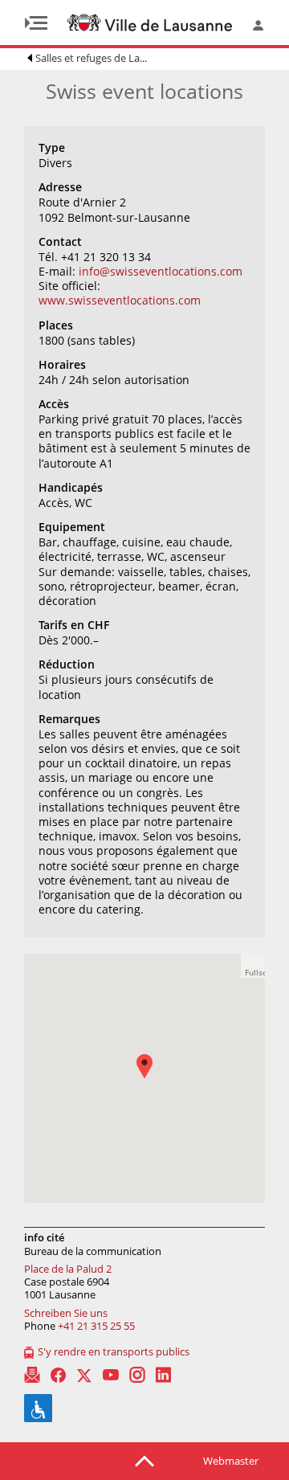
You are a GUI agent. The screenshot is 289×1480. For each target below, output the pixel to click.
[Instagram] (137, 1375)
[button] (152, 1078)
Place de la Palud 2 (68, 1268)
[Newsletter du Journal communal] (32, 1375)
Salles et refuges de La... (91, 58)
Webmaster (230, 1460)
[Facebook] (58, 1375)
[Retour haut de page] (144, 1460)
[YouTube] (111, 1375)
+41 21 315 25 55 (96, 1326)
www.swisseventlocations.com (120, 300)
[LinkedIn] (163, 1375)
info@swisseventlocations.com (160, 271)
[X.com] (84, 1375)
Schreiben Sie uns (66, 1313)
